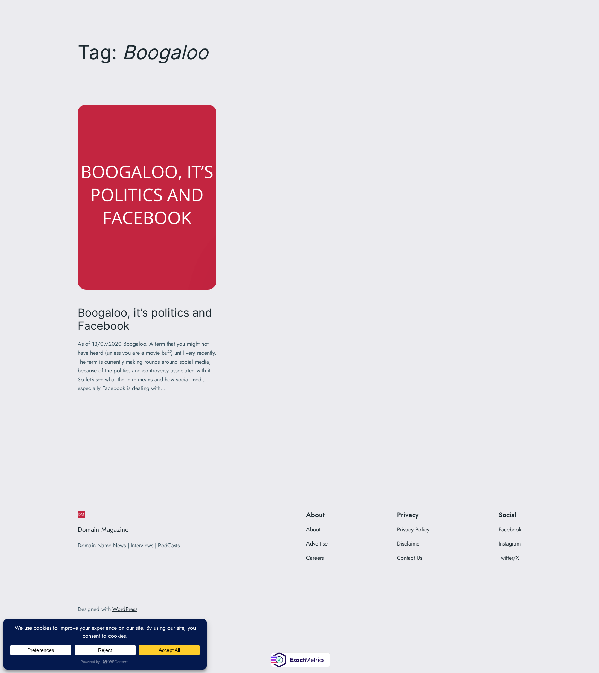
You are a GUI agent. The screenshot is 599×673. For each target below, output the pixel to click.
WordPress (124, 609)
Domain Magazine (103, 529)
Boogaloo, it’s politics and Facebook (145, 319)
